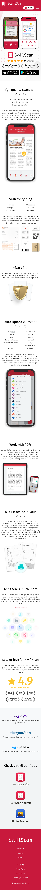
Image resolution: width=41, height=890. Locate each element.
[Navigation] (37, 8)
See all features (21, 608)
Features (20, 853)
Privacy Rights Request (20, 878)
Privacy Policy (20, 869)
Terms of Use (20, 873)
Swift (15, 3)
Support (20, 857)
